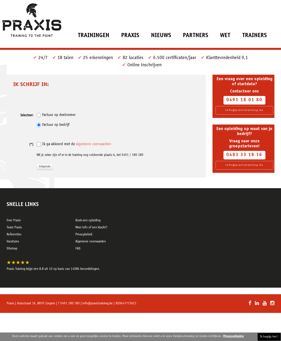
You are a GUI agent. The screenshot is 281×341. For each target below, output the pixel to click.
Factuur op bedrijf (55, 125)
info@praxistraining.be (244, 110)
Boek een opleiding (88, 220)
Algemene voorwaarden (90, 241)
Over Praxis (14, 220)
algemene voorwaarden (93, 144)
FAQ (77, 248)
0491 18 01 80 (244, 100)
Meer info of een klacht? (91, 227)
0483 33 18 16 (244, 155)
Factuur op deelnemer (59, 115)
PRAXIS (130, 36)
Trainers (254, 36)
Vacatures (13, 241)
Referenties (14, 234)
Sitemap (12, 248)
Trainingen (93, 36)
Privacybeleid (83, 234)
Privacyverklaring (233, 336)
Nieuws (161, 36)
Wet (225, 36)
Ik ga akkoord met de (76, 144)
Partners (195, 36)
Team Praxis (14, 227)
